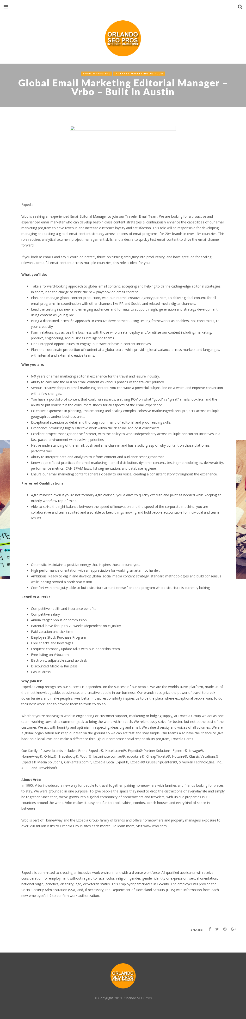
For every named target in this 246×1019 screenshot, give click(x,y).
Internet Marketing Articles (139, 73)
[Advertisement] (118, 543)
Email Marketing (97, 73)
